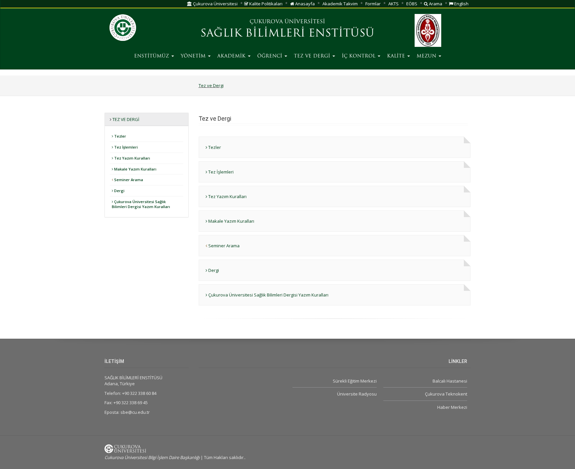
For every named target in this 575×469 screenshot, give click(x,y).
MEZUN (427, 56)
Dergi (118, 190)
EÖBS (411, 4)
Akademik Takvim (340, 4)
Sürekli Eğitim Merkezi (354, 381)
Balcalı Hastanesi (450, 381)
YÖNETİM (194, 56)
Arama (435, 4)
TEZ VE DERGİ (313, 56)
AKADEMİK (232, 56)
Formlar (373, 4)
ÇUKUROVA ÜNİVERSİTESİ (287, 22)
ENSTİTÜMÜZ (152, 56)
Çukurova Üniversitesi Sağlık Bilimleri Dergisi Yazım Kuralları (141, 204)
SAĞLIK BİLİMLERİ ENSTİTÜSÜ (287, 34)
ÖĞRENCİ (270, 56)
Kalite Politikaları (265, 4)
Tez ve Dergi (211, 85)
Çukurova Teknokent (446, 394)
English (461, 4)
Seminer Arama (128, 179)
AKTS (393, 4)
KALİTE (397, 56)
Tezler (119, 136)
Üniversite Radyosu (356, 394)
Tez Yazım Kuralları (131, 158)
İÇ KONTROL (359, 56)
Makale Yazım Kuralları (134, 169)
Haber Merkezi (452, 407)
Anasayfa (304, 4)
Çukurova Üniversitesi (215, 4)
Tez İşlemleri (125, 147)
